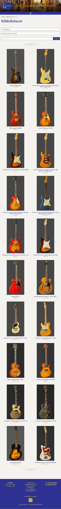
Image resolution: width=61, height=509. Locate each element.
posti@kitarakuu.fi (50, 484)
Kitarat (3, 17)
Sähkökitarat (10, 17)
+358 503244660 (52, 482)
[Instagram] (30, 500)
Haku (56, 39)
